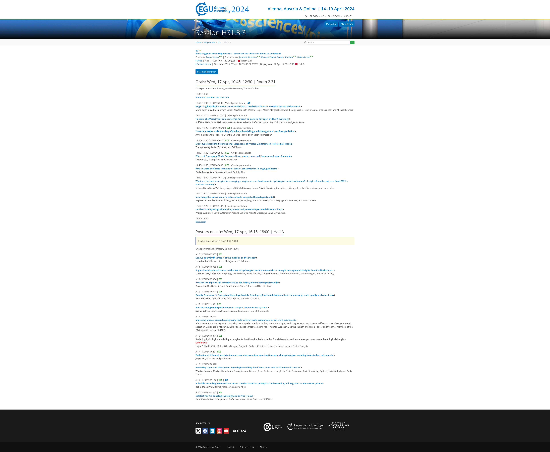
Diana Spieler (214, 57)
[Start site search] (352, 42)
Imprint (230, 447)
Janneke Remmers (249, 57)
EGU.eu (263, 447)
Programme (209, 42)
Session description (206, 71)
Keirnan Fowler (268, 57)
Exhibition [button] (334, 16)
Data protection (247, 447)
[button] (305, 42)
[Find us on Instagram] (219, 431)
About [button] (348, 16)
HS (219, 42)
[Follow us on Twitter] (198, 431)
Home (198, 42)
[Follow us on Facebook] (205, 431)
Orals (199, 60)
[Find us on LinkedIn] (212, 431)
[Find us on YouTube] (226, 431)
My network (347, 23)
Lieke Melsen (305, 57)
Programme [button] (317, 16)
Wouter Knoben (286, 57)
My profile (331, 23)
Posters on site (204, 64)
